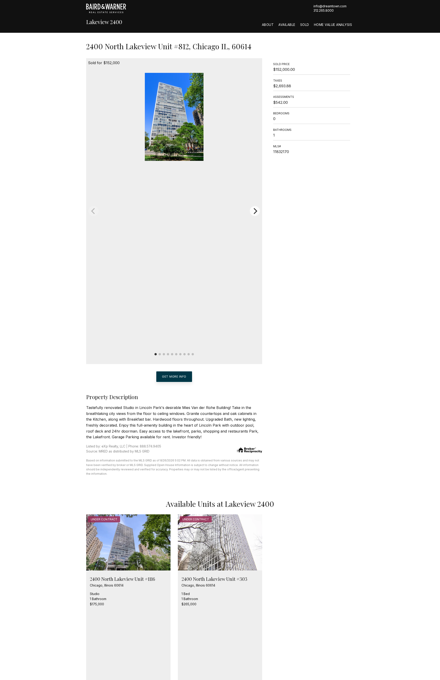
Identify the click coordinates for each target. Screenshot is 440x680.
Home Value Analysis (333, 25)
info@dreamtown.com (330, 6)
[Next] (255, 211)
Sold (304, 25)
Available (286, 25)
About (268, 25)
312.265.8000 (324, 10)
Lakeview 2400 (104, 22)
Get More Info (174, 376)
